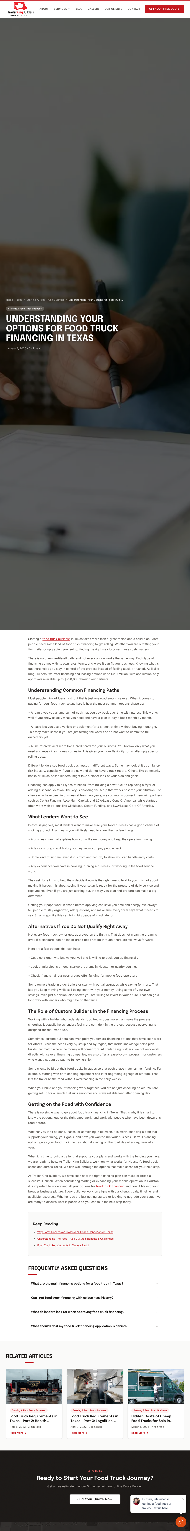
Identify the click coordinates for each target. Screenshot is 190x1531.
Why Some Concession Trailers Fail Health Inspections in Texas (75, 1231)
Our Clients (113, 9)
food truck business (56, 639)
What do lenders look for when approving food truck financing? (77, 1312)
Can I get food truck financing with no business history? (72, 1297)
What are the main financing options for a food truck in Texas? (77, 1283)
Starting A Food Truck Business (45, 299)
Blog (79, 9)
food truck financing (110, 1186)
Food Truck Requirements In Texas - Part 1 (63, 1245)
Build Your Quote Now (94, 1499)
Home (9, 299)
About (44, 9)
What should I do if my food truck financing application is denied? (79, 1326)
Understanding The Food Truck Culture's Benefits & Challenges (75, 1238)
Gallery (93, 9)
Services (60, 9)
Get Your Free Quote (164, 9)
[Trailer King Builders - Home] (20, 9)
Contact (134, 9)
